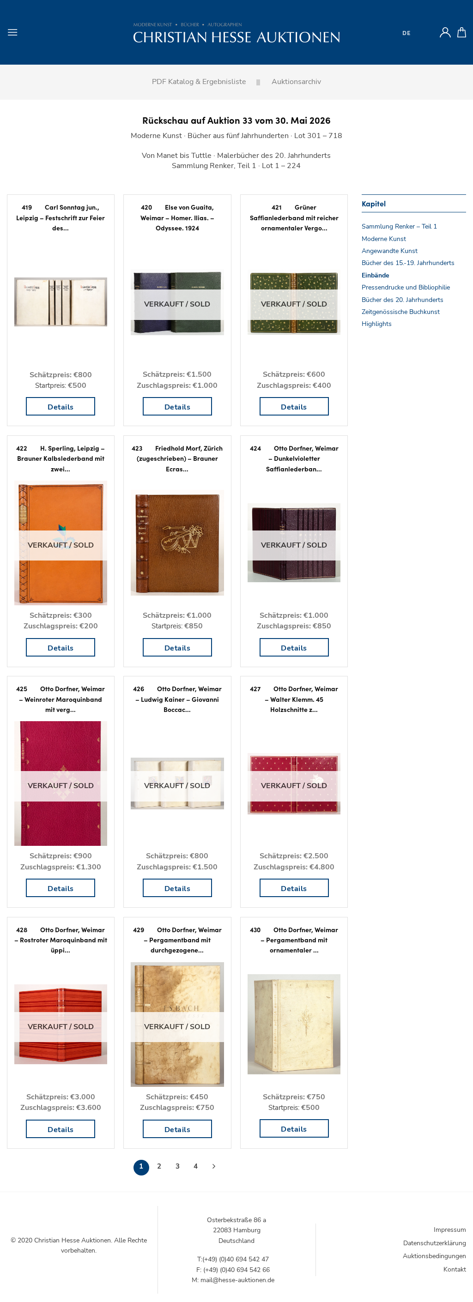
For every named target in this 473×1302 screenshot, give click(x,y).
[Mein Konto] (445, 32)
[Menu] (12, 32)
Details (60, 407)
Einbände (375, 275)
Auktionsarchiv (296, 82)
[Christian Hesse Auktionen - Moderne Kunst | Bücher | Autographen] (236, 32)
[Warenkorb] (461, 32)
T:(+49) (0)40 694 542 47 (233, 1259)
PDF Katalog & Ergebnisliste (199, 82)
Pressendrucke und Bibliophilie (406, 287)
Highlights (377, 323)
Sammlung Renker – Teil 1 (399, 226)
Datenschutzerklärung (434, 1243)
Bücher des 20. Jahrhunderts (402, 299)
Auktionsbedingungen (434, 1256)
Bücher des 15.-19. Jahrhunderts (408, 263)
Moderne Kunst (384, 239)
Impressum (450, 1229)
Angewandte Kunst (390, 251)
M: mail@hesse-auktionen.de (233, 1280)
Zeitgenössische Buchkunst (401, 311)
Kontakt (454, 1269)
